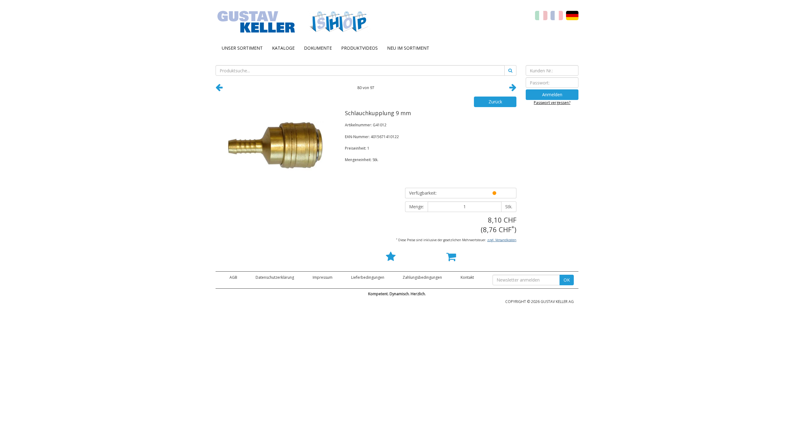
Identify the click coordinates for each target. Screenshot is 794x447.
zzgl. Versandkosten (501, 240)
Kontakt (467, 277)
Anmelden (552, 94)
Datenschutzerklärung (275, 277)
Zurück (495, 102)
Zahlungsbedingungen (422, 277)
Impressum (322, 277)
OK (567, 280)
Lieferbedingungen (367, 277)
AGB (233, 277)
